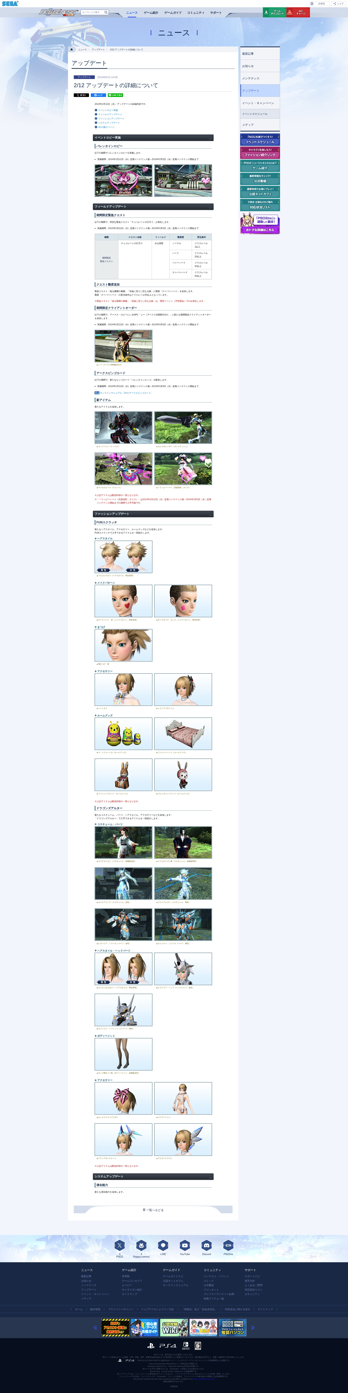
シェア (340, 3)
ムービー (127, 1285)
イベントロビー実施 (108, 110)
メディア (248, 124)
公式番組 (209, 1285)
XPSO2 (119, 1255)
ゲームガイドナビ (173, 1276)
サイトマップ (265, 1309)
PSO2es (228, 1254)
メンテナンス (251, 78)
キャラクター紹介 (132, 1289)
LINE (163, 1254)
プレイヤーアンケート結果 (219, 1294)
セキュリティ (252, 1294)
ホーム (79, 1309)
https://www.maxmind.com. (204, 1379)
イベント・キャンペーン (258, 103)
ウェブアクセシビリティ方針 (157, 1309)
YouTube (185, 1254)
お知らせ (248, 66)
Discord (206, 1254)
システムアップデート (109, 122)
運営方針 (250, 1280)
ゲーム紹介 (151, 12)
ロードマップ (129, 1294)
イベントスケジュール (255, 113)
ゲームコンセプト (132, 1280)
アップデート (98, 49)
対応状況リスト (253, 1289)
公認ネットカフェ (173, 1280)
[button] (97, 1327)
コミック (209, 1280)
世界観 (126, 1276)
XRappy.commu (141, 1255)
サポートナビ (252, 1276)
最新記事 (248, 53)
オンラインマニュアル (175, 1285)
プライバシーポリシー (120, 1309)
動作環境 (95, 1309)
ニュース (132, 12)
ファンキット (211, 1289)
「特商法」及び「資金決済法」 (199, 1309)
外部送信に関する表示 (237, 1309)
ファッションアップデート (111, 118)
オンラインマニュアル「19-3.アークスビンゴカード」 (126, 393)
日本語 (321, 3)
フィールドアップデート (110, 114)
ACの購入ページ (106, 127)
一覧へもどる (155, 1210)
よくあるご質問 (253, 1285)
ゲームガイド (173, 12)
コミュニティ (196, 12)
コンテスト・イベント (216, 1276)
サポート (216, 12)
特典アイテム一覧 (214, 1298)
